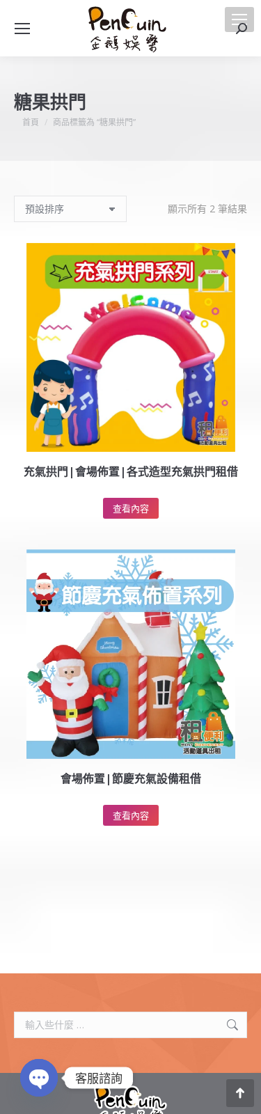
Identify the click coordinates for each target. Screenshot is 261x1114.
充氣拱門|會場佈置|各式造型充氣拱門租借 (131, 471)
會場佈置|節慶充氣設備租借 (131, 778)
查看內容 (131, 508)
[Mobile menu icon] (239, 19)
